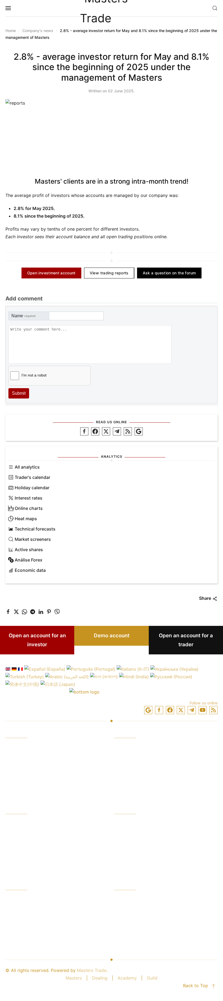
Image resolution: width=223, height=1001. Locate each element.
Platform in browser (134, 758)
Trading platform (131, 747)
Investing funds (21, 747)
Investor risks (19, 865)
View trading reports (109, 273)
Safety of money (131, 920)
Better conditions (23, 941)
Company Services (133, 899)
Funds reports (19, 834)
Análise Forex (28, 560)
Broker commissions (26, 910)
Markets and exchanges (29, 899)
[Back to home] (111, 8)
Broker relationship (133, 930)
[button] (8, 8)
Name (23, 315)
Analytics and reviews (27, 789)
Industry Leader (130, 910)
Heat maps (26, 518)
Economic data (30, 570)
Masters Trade (91, 970)
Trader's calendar (32, 477)
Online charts (29, 508)
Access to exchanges (27, 778)
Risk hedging (18, 854)
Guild (152, 978)
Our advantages (21, 823)
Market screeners (33, 539)
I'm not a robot (34, 375)
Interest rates (28, 498)
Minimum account (132, 865)
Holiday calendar (32, 487)
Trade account (129, 834)
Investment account (134, 823)
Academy (127, 978)
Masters (74, 978)
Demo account (111, 635)
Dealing (99, 978)
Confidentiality (129, 854)
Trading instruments (134, 778)
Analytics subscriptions (29, 930)
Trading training (21, 768)
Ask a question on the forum (169, 273)
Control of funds (22, 844)
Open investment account (51, 273)
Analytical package (133, 789)
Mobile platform (130, 768)
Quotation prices (22, 920)
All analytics (27, 467)
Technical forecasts (35, 529)
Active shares (29, 549)
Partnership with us (134, 941)
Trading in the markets (28, 758)
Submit (19, 393)
